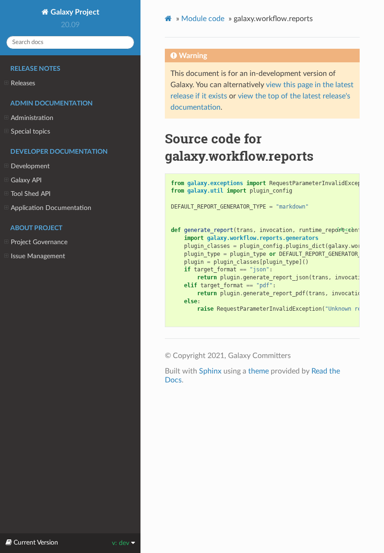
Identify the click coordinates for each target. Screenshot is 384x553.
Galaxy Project (74, 12)
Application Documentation (51, 207)
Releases (23, 83)
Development (30, 166)
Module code (202, 18)
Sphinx (210, 371)
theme (258, 371)
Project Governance (39, 242)
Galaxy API (26, 180)
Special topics (30, 131)
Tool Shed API (31, 193)
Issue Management (38, 256)
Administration (32, 117)
